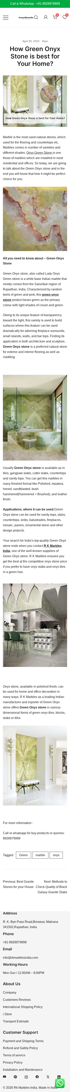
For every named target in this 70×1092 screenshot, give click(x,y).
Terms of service (14, 1055)
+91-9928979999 (15, 942)
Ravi (45, 41)
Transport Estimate (16, 1021)
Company (9, 992)
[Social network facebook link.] (37, 1076)
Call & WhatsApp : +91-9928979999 (35, 3)
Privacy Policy (13, 1062)
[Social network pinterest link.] (15, 1076)
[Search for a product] (36, 17)
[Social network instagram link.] (26, 1076)
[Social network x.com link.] (48, 1076)
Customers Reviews (17, 999)
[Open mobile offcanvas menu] (5, 17)
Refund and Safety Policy (20, 1048)
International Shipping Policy (23, 1007)
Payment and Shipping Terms (23, 1041)
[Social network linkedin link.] (58, 1076)
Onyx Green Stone (39, 152)
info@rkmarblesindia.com (20, 957)
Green (23, 855)
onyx (56, 855)
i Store (7, 1014)
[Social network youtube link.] (4, 1076)
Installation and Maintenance (23, 1069)
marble (40, 855)
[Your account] (45, 17)
